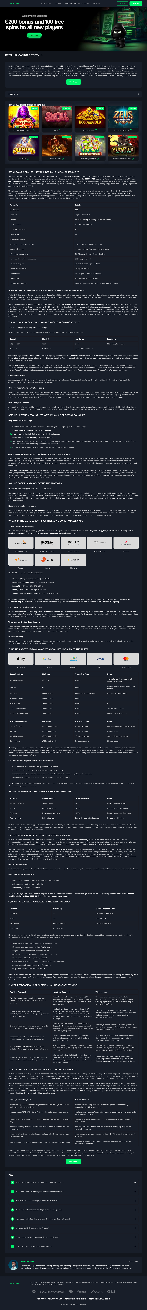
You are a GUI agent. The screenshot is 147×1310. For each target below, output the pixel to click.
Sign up (136, 3)
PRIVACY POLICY (55, 1299)
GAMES (58, 3)
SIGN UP (96, 3)
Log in (122, 3)
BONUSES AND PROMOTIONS (77, 3)
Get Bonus (73, 82)
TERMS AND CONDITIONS (75, 1299)
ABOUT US (41, 1299)
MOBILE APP (46, 3)
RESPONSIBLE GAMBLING (99, 1299)
